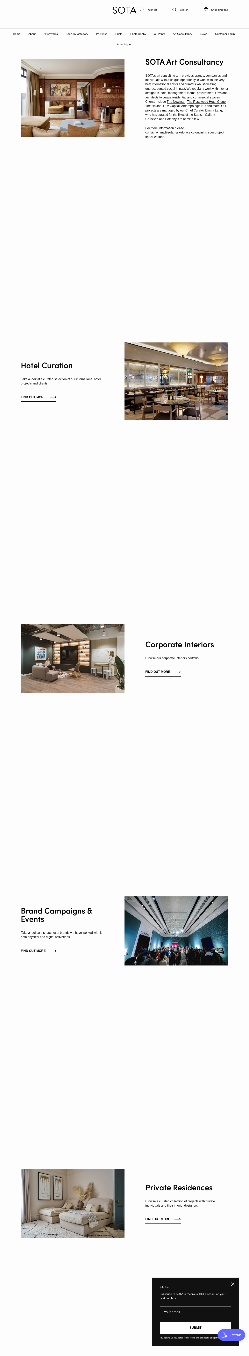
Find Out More (33, 397)
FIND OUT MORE (157, 671)
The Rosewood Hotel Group (206, 101)
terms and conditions (200, 1338)
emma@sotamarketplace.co (175, 132)
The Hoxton (153, 106)
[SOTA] (124, 10)
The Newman (176, 101)
